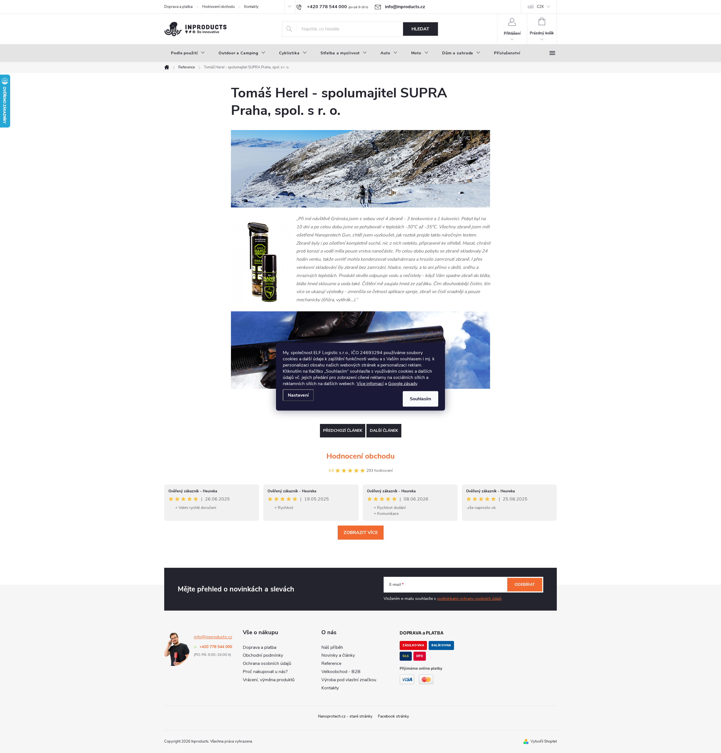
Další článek (384, 430)
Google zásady (402, 383)
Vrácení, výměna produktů (269, 680)
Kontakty (251, 6)
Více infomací (370, 383)
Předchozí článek (342, 430)
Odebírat (525, 584)
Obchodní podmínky (263, 655)
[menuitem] (188, 53)
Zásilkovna (413, 645)
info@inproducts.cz (213, 637)
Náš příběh (332, 647)
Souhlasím (420, 399)
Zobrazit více (361, 532)
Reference (331, 663)
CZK (540, 6)
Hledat (420, 29)
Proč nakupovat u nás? (265, 672)
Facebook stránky (393, 716)
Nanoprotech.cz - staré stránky (345, 716)
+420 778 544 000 (215, 646)
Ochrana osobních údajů (267, 663)
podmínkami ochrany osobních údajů (469, 598)
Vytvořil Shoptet (544, 741)
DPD (419, 656)
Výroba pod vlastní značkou (348, 680)
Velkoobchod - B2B (340, 672)
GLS (405, 656)
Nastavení (298, 395)
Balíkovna (441, 645)
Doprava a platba (178, 6)
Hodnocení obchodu (218, 6)
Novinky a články (338, 655)
